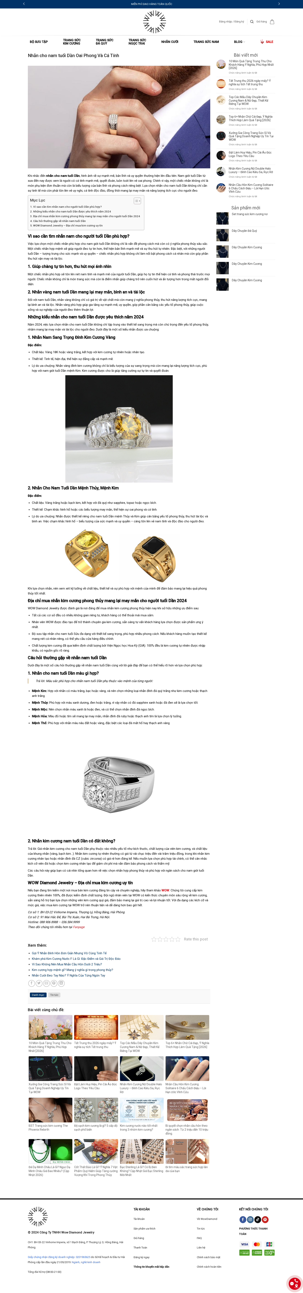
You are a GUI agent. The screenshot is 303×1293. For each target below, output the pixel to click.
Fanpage (79, 927)
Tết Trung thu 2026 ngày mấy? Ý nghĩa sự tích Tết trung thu (250, 82)
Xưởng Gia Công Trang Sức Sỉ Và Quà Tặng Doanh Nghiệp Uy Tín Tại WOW (251, 136)
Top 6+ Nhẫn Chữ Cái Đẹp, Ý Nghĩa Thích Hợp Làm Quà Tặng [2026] (250, 118)
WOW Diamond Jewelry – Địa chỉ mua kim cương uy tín (68, 225)
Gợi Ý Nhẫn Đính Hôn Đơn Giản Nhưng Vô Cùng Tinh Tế (69, 953)
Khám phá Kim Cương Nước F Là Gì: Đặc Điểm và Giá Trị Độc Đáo (76, 959)
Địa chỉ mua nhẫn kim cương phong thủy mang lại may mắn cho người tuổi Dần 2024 (86, 216)
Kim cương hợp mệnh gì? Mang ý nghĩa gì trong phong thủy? (72, 970)
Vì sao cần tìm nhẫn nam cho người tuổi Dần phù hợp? (67, 206)
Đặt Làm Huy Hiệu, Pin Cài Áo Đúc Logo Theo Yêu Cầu (250, 154)
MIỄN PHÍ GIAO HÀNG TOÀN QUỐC (151, 4)
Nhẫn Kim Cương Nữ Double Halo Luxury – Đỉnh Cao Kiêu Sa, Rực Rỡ (251, 170)
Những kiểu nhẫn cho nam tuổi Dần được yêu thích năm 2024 (72, 211)
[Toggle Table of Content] (135, 200)
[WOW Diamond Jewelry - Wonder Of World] (154, 21)
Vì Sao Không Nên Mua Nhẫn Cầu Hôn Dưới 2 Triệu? (67, 964)
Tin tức (54, 994)
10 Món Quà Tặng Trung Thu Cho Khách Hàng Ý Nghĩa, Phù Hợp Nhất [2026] (251, 65)
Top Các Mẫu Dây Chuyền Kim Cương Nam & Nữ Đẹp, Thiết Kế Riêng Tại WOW (248, 100)
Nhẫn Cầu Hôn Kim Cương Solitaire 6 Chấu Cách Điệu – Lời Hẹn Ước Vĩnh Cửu (251, 188)
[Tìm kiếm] (252, 22)
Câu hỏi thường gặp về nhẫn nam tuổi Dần (59, 221)
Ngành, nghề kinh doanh (86, 1262)
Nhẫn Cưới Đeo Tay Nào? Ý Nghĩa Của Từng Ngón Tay (68, 975)
